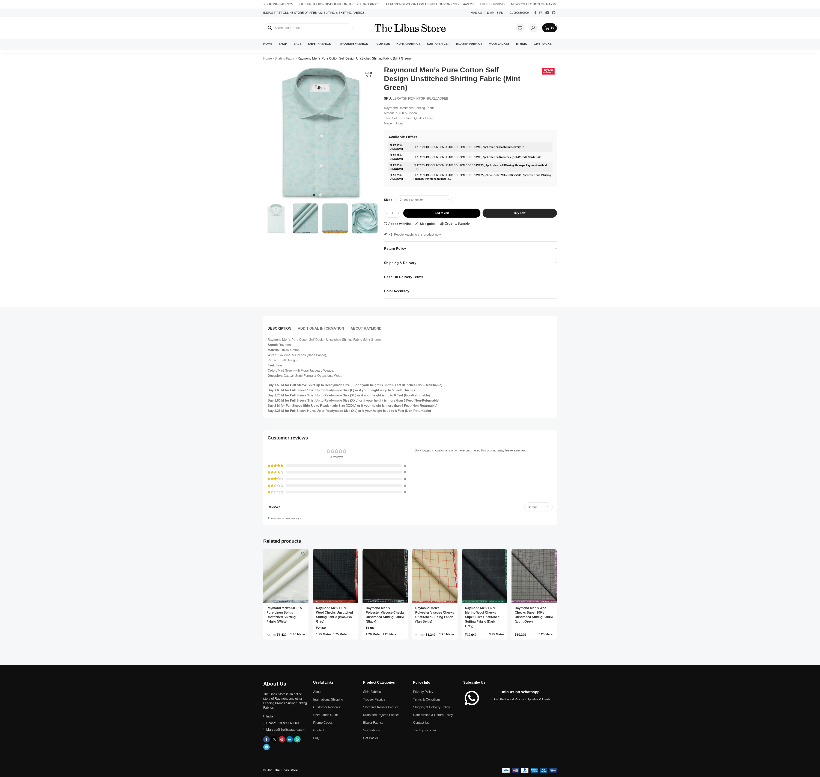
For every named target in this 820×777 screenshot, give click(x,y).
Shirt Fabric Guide (326, 715)
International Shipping (328, 699)
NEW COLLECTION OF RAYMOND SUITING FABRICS (526, 4)
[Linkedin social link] (289, 739)
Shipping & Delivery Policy (431, 707)
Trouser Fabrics (374, 699)
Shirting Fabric (285, 58)
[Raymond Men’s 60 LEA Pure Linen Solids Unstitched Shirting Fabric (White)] (286, 576)
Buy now (519, 213)
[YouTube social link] (547, 12)
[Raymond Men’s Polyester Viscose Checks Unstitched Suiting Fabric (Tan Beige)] (434, 576)
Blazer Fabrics (373, 722)
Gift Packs (370, 738)
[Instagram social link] (541, 12)
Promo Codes (323, 722)
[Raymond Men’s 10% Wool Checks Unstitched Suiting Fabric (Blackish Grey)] (335, 576)
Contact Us (421, 722)
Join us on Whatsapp (520, 692)
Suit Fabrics (371, 730)
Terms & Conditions (427, 699)
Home (267, 58)
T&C (524, 147)
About (317, 691)
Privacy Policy (423, 691)
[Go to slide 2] (318, 195)
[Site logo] (410, 27)
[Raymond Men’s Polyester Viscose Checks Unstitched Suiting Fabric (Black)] (385, 576)
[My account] (533, 28)
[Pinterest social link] (554, 12)
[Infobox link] (314, 13)
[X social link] (274, 739)
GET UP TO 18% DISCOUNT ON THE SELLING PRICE (314, 4)
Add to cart (442, 213)
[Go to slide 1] (314, 195)
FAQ (316, 738)
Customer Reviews (326, 707)
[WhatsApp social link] (297, 739)
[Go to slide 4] (327, 195)
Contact (318, 730)
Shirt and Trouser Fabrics (381, 707)
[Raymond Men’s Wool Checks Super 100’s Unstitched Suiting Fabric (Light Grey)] (534, 576)
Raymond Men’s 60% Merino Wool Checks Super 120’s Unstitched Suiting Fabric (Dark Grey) (482, 617)
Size (387, 200)
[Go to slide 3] (322, 195)
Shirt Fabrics (372, 691)
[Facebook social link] (535, 12)
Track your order (424, 730)
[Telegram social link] (266, 747)
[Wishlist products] (520, 28)
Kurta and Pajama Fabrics (381, 715)
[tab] (279, 326)
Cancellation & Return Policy (433, 715)
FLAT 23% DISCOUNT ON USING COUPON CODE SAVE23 (404, 4)
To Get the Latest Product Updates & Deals (520, 699)
